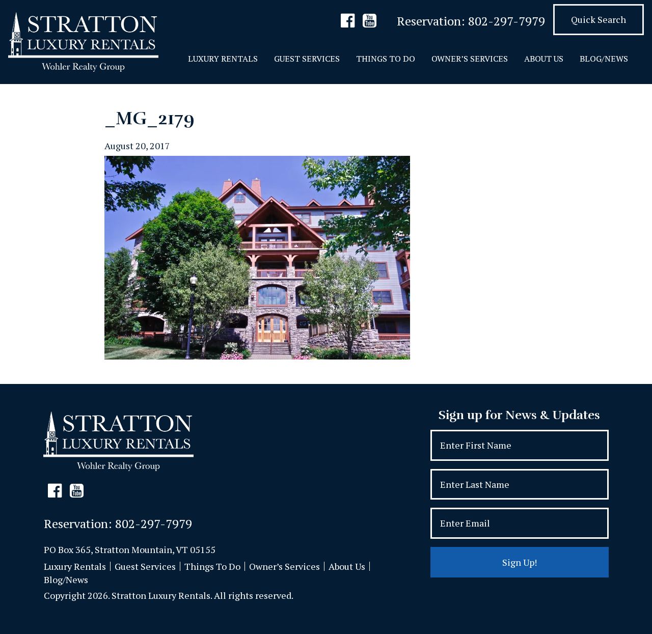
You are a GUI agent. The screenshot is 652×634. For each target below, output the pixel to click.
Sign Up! (519, 562)
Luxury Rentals (223, 58)
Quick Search (598, 19)
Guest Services (307, 58)
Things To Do (385, 58)
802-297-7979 (506, 21)
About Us (543, 58)
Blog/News (604, 58)
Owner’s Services (469, 58)
